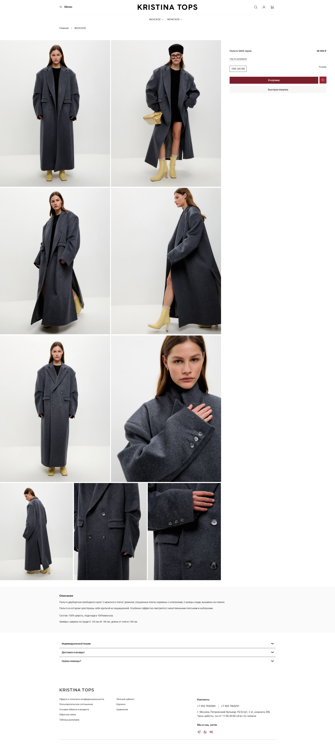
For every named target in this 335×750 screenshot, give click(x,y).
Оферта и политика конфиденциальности (81, 699)
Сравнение (122, 709)
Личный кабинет (125, 699)
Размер (322, 67)
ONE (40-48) (238, 68)
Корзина (120, 704)
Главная (64, 28)
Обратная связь (67, 714)
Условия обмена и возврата (74, 709)
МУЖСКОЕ (173, 19)
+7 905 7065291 (230, 706)
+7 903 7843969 (206, 706)
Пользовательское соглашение (76, 704)
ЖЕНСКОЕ (155, 19)
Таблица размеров (69, 719)
